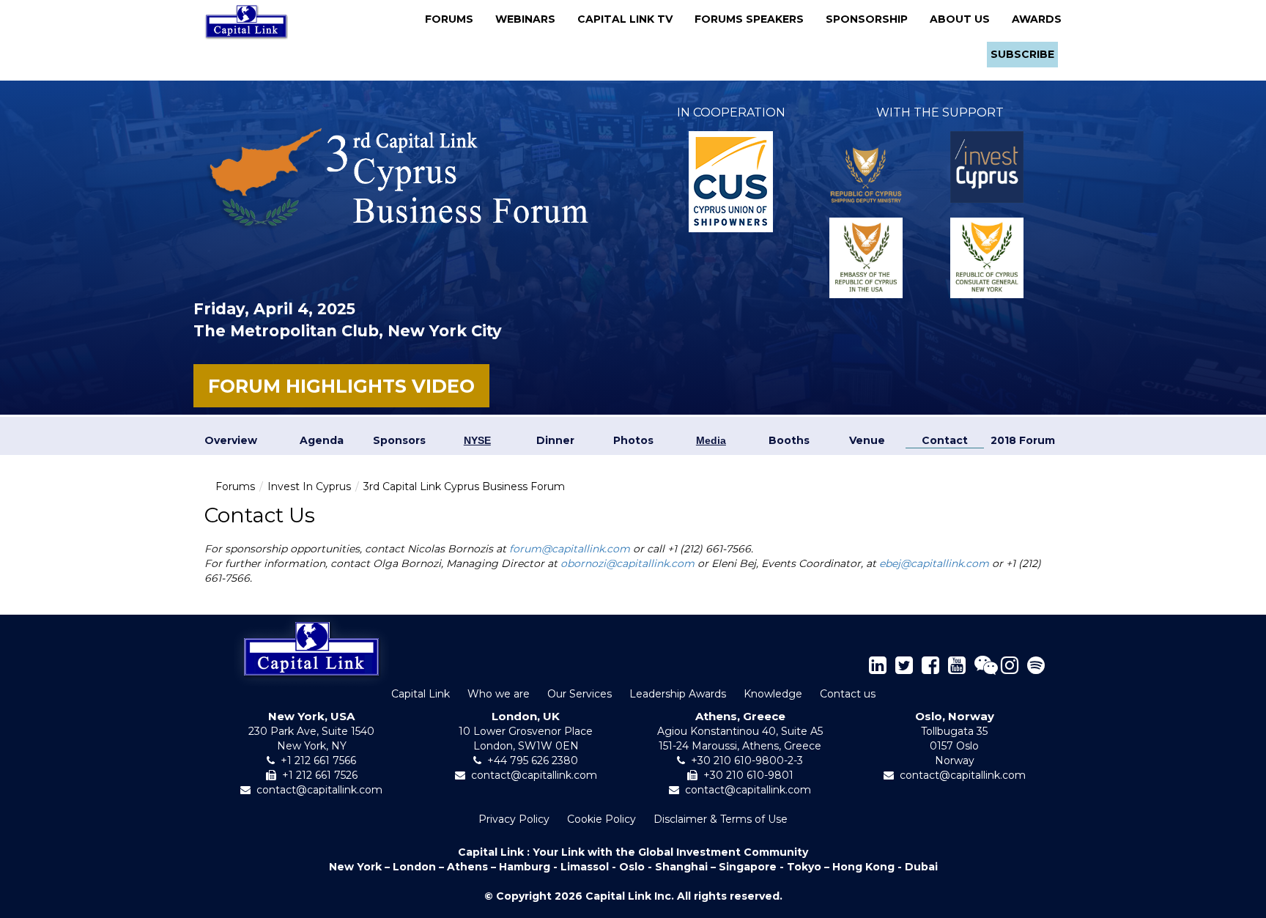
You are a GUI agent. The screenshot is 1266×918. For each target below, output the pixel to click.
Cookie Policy (601, 819)
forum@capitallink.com (569, 548)
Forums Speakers (753, 19)
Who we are (498, 693)
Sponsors (399, 440)
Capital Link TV (629, 19)
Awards (1037, 19)
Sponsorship (871, 19)
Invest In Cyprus (309, 486)
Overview (230, 440)
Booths (789, 440)
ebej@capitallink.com (934, 563)
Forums (453, 19)
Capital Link (420, 693)
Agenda (322, 440)
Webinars (529, 19)
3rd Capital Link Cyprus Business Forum (464, 486)
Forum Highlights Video (341, 386)
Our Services (579, 693)
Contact (945, 440)
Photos (633, 440)
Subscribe (1022, 54)
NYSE (477, 440)
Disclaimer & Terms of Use (721, 819)
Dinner (555, 440)
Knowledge (773, 693)
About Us (964, 19)
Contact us (848, 693)
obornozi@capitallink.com (627, 563)
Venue (867, 440)
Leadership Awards (677, 693)
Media (711, 440)
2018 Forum (1023, 440)
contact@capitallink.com (319, 789)
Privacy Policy (513, 819)
